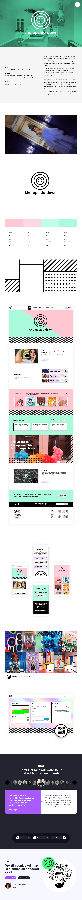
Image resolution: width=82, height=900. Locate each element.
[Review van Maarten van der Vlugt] (29, 782)
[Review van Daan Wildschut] (20, 782)
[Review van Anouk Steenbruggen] (62, 782)
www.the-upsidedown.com (13, 84)
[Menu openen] (77, 4)
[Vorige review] (7, 782)
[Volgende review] (74, 782)
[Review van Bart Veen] (47, 782)
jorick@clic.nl (11, 878)
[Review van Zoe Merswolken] (57, 782)
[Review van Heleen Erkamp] (35, 782)
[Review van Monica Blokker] (25, 782)
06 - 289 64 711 (23, 878)
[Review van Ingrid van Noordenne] (15, 782)
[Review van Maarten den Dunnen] (67, 782)
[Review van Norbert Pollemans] (41, 783)
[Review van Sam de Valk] (52, 782)
